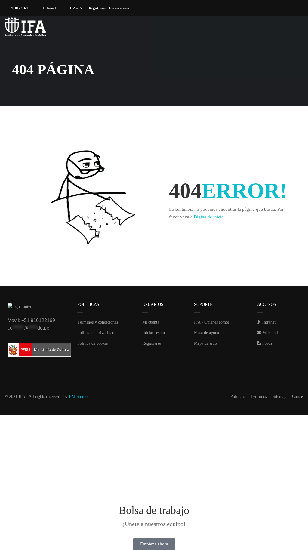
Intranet (49, 8)
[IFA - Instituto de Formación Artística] (26, 26)
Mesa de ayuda (206, 332)
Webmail (270, 332)
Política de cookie (92, 343)
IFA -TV (76, 8)
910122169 (19, 8)
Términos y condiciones (97, 322)
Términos (259, 396)
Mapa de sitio (205, 343)
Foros (267, 343)
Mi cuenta (150, 322)
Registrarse (99, 8)
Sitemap (279, 396)
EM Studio (78, 396)
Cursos (297, 396)
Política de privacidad (95, 332)
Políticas (237, 396)
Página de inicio (209, 216)
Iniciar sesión (120, 8)
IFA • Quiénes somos (211, 322)
